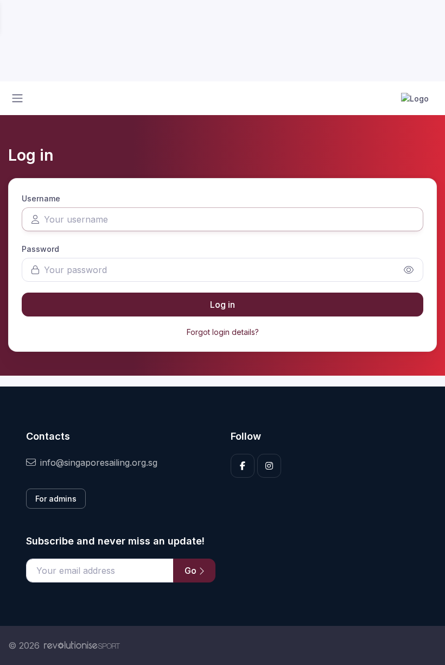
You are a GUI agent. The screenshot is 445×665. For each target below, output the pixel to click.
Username (41, 198)
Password (40, 249)
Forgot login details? (223, 332)
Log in (222, 304)
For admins (56, 498)
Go (192, 570)
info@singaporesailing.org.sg (98, 462)
